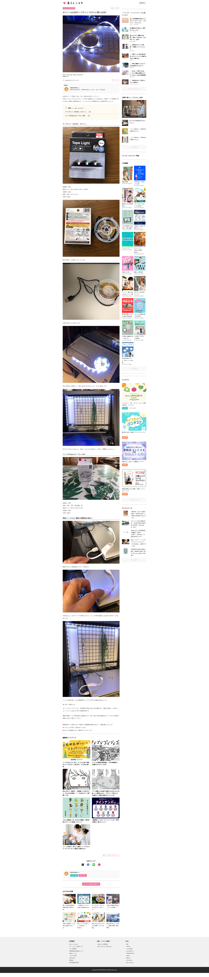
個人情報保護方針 (73, 962)
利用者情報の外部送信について (76, 951)
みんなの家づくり (130, 951)
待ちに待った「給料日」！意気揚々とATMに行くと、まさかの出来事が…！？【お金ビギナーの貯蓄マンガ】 (76, 793)
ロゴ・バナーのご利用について (76, 946)
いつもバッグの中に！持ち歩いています (75, 727)
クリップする (116, 8)
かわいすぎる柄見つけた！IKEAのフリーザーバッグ (78, 730)
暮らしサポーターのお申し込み (105, 946)
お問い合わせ (72, 958)
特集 (127, 944)
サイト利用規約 (72, 948)
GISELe (128, 955)
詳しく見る (82, 875)
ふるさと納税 (129, 948)
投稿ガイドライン (73, 953)
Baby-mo (128, 958)
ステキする (116, 80)
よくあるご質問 (72, 955)
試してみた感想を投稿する (91, 884)
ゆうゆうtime (129, 960)
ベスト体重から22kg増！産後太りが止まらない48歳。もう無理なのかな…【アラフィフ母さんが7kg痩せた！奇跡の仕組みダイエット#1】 (105, 793)
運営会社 (71, 960)
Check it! (128, 946)
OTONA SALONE (130, 953)
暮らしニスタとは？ (73, 944)
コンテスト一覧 (134, 499)
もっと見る (134, 147)
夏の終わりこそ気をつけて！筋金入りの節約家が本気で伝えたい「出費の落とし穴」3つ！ (88, 724)
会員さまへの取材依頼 (103, 944)
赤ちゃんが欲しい (130, 962)
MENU (143, 3)
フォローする (74, 875)
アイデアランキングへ (134, 89)
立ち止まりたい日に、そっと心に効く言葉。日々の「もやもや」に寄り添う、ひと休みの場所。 (76, 764)
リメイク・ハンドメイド (69, 8)
